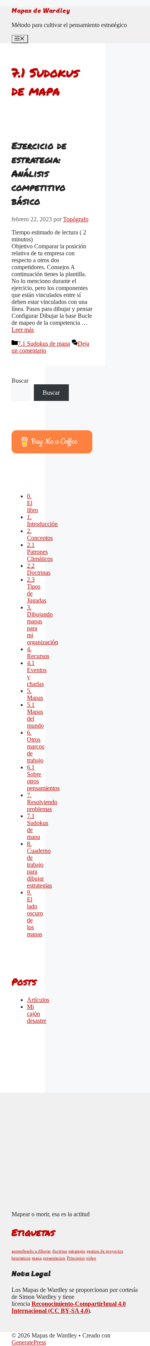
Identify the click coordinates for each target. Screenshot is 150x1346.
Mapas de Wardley (41, 10)
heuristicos (21, 1258)
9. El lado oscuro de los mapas (35, 913)
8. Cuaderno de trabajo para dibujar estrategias (39, 864)
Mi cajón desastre (36, 1013)
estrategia (76, 1251)
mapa (37, 1258)
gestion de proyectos (105, 1251)
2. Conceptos (40, 534)
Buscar (20, 380)
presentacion (54, 1258)
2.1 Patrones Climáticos (40, 551)
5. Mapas (35, 694)
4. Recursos (38, 652)
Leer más (23, 329)
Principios (76, 1258)
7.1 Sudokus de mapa (44, 343)
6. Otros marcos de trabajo (35, 746)
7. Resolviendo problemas (42, 802)
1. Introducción (42, 520)
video (91, 1258)
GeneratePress (29, 1342)
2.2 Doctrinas (38, 569)
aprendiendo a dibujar (31, 1251)
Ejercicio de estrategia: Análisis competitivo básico (39, 173)
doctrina (59, 1251)
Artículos (38, 999)
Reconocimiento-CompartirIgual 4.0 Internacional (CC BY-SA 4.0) (69, 1307)
